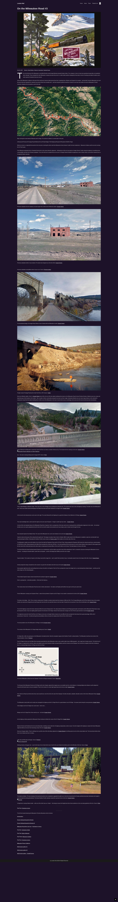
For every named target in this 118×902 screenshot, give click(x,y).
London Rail (20, 3)
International (40, 70)
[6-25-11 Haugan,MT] (22, 741)
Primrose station (47, 269)
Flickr (45, 454)
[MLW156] (19, 799)
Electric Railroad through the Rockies (25, 819)
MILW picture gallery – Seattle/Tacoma (25, 853)
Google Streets (60, 206)
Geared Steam (96, 558)
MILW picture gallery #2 (22, 850)
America (25, 70)
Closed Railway (31, 70)
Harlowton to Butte (26, 830)
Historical (36, 70)
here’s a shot (54, 539)
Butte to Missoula (25, 833)
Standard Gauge (47, 70)
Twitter (49, 392)
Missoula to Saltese (27, 836)
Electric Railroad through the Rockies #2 (26, 823)
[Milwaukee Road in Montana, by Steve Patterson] (28, 451)
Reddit (49, 629)
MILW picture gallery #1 (22, 846)
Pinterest (30, 638)
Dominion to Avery (26, 808)
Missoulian (58, 678)
